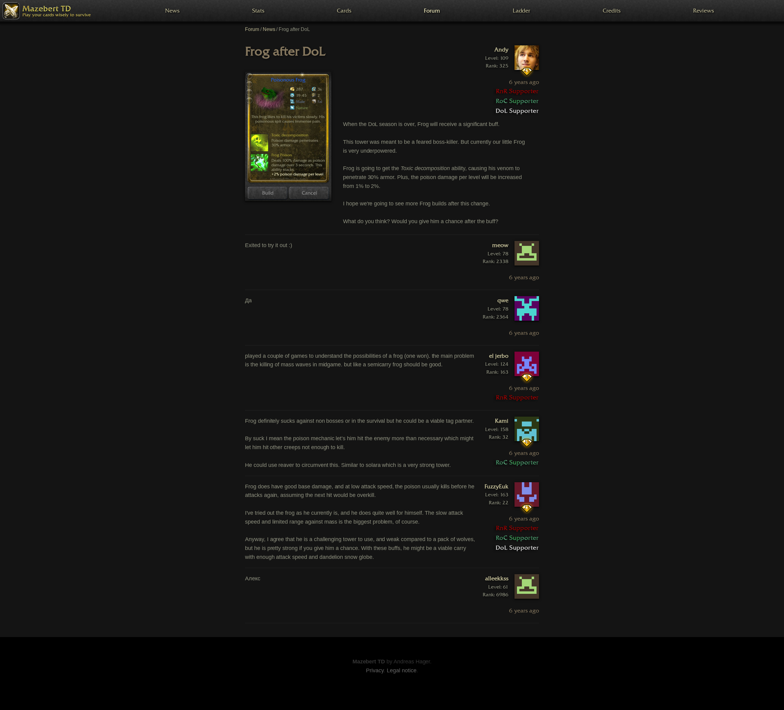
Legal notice (401, 670)
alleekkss (496, 578)
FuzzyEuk (496, 486)
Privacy (375, 670)
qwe (502, 300)
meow (500, 245)
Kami (501, 421)
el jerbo (498, 356)
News (269, 29)
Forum (252, 29)
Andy (501, 49)
